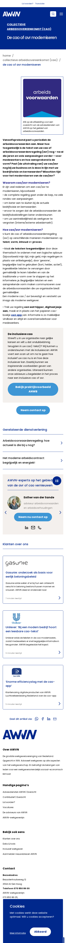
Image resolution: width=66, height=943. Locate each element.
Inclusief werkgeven (13, 848)
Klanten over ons (11, 838)
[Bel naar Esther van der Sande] (40, 527)
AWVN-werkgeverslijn (13, 817)
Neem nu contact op (33, 517)
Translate (39, 3)
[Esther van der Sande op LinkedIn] (27, 527)
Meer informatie (18, 933)
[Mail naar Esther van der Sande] (33, 527)
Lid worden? (27, 3)
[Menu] (61, 14)
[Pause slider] (56, 480)
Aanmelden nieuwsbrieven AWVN (20, 854)
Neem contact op (33, 410)
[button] (6, 512)
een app (16, 315)
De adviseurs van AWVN (15, 812)
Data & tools (9, 843)
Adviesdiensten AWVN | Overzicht (19, 792)
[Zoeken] (53, 14)
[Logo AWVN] (11, 14)
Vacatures (8, 807)
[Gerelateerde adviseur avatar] (14, 503)
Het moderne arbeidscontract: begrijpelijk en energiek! (24, 460)
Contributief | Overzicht (14, 797)
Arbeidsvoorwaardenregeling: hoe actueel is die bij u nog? (26, 443)
